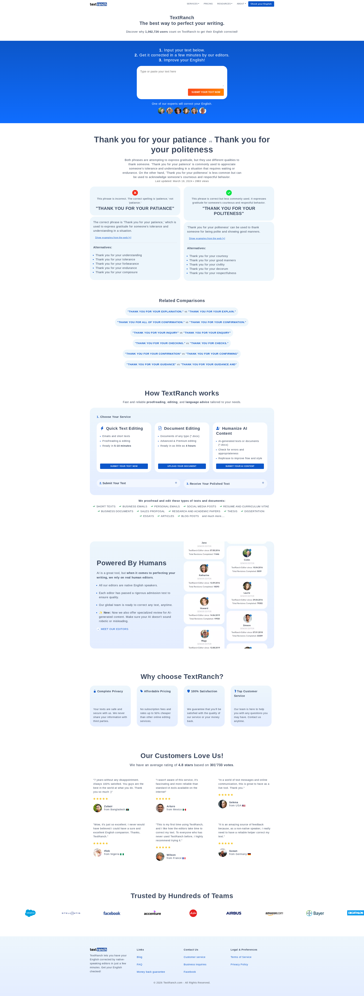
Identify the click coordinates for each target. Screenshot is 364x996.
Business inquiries (195, 964)
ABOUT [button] (240, 4)
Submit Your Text (113, 483)
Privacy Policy (239, 964)
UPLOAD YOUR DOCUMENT (182, 466)
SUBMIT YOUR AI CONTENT (240, 466)
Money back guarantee (151, 971)
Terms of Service (241, 957)
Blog (139, 957)
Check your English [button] (261, 4)
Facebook (190, 971)
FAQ (139, 964)
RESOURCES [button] (224, 4)
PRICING (208, 4)
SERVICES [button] (192, 4)
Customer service (194, 957)
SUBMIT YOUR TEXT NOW (206, 92)
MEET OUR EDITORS (114, 629)
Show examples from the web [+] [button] (113, 237)
